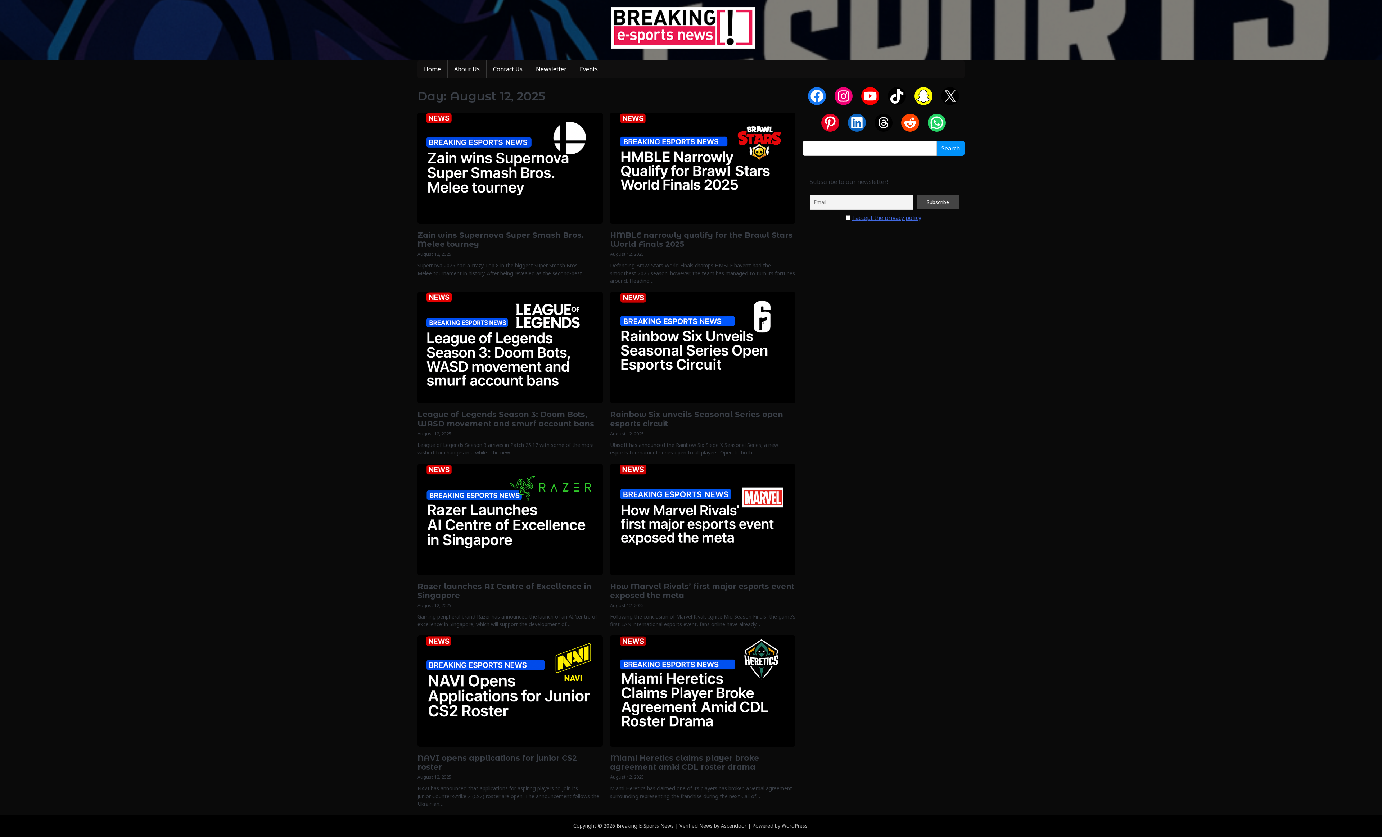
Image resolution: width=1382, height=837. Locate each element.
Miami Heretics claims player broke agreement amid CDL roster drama (684, 763)
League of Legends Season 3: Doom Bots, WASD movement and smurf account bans (505, 419)
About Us (467, 69)
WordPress (795, 825)
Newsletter (551, 69)
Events (589, 69)
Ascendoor (733, 825)
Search (950, 148)
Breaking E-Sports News (645, 825)
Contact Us (508, 69)
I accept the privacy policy (886, 218)
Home (432, 69)
